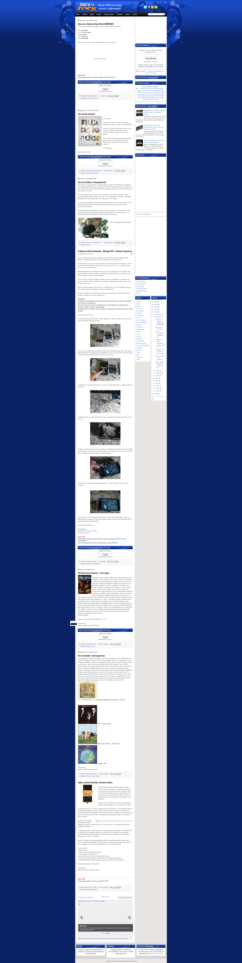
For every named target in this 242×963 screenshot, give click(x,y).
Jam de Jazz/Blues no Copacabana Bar (92, 182)
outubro (158, 370)
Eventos (88, 98)
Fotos (137, 334)
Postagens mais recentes (86, 897)
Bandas (92, 14)
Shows (138, 352)
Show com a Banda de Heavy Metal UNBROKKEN (95, 23)
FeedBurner (109, 91)
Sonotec (138, 293)
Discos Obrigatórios (141, 322)
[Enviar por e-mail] (111, 96)
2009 (155, 394)
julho (157, 378)
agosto (158, 375)
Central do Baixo (140, 284)
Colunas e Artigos (109, 14)
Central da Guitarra (141, 281)
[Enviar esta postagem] (108, 96)
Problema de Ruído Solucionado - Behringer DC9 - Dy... (160, 343)
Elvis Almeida (140, 286)
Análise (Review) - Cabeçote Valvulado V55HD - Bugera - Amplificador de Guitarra (154, 112)
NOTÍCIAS (112, 77)
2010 (155, 312)
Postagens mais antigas (125, 897)
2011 (155, 309)
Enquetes (139, 324)
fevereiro (158, 388)
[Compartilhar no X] (114, 96)
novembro (158, 317)
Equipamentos (90, 889)
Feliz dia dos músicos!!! (86, 113)
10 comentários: (103, 561)
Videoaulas (139, 357)
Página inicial (105, 896)
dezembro (158, 314)
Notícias (84, 14)
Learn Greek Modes (141, 288)
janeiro (158, 391)
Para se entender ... (96, 776)
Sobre (138, 355)
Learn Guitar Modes (141, 291)
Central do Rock (119, 961)
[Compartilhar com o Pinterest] (118, 96)
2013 (155, 304)
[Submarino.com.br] (101, 619)
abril (157, 383)
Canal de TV (139, 308)
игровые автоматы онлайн (92, 0)
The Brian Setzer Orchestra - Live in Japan (93, 572)
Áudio (137, 304)
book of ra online (133, 961)
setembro (158, 373)
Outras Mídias (140, 341)
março (157, 385)
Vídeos (96, 98)
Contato (135, 14)
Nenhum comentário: (108, 170)
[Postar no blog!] (112, 96)
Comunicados (90, 173)
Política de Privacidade (142, 345)
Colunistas (89, 563)
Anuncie (128, 14)
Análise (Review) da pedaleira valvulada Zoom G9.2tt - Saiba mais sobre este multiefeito (154, 127)
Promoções (120, 14)
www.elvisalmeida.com (84, 533)
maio (157, 380)
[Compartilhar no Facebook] (116, 96)
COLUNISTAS (118, 539)
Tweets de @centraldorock (143, 214)
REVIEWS (115, 543)
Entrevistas (139, 327)
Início (77, 14)
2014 (155, 302)
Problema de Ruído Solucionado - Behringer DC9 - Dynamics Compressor (105, 251)
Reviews (99, 14)
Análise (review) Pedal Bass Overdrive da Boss (95, 782)
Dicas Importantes (96, 563)
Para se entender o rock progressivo (91, 655)
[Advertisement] (100, 106)
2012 (155, 307)
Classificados (140, 311)
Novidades (95, 173)
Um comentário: (103, 96)
